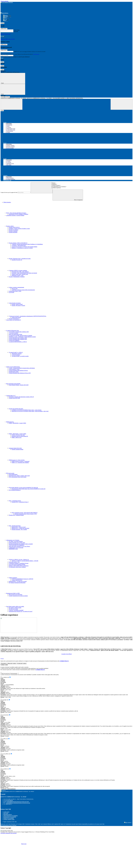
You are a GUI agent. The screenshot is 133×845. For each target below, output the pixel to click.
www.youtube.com (5, 768)
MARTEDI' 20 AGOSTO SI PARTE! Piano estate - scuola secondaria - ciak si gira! (30, 411)
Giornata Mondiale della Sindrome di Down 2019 (20, 373)
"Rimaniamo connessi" (17, 353)
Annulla (2, 96)
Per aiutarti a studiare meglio (15, 607)
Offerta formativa (56, 185)
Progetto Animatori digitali (17, 449)
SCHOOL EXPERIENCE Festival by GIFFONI (22, 578)
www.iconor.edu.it (5, 714)
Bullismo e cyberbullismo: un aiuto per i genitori (22, 248)
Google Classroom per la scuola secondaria (18, 595)
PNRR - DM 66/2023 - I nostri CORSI (17, 423)
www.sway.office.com (6, 753)
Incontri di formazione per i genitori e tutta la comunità (21, 543)
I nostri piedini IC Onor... (14, 369)
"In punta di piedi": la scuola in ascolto (20, 356)
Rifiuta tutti (12, 663)
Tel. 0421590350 (9, 800)
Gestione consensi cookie (8, 819)
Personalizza (3, 663)
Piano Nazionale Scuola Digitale (13, 383)
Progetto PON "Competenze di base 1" (20, 502)
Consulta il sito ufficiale (66, 654)
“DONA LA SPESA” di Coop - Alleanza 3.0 (19, 559)
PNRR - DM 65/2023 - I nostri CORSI (17, 433)
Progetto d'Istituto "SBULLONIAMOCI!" (18, 243)
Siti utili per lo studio (13, 609)
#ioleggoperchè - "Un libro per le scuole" (18, 581)
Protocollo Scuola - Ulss (14, 562)
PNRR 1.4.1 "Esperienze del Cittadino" (20, 462)
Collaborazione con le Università (16, 547)
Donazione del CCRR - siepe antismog (20, 271)
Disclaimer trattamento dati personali (8, 833)
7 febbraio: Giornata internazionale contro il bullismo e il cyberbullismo (27, 244)
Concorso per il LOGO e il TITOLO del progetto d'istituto (24, 246)
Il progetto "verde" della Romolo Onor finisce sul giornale (24, 273)
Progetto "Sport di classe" (17, 304)
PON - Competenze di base (15, 500)
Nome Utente (17, 30)
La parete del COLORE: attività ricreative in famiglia (20, 335)
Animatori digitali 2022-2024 (15, 448)
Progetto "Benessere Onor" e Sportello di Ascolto (20, 258)
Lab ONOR (11, 292)
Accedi (2, 23)
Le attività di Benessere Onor (12, 330)
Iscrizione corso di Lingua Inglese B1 (20, 436)
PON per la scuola (10, 473)
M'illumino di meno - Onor (17, 275)
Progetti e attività (10, 226)
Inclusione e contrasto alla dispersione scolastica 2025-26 (21, 396)
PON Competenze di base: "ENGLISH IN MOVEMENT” (25, 512)
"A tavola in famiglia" (13, 333)
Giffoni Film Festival (16, 317)
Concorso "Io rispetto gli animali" (16, 610)
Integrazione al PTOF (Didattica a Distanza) (18, 214)
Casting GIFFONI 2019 (17, 580)
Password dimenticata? (6, 34)
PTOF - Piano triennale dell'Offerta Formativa (16, 212)
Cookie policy (6, 811)
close (2, 110)
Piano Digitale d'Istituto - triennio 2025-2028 (18, 384)
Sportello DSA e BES (13, 371)
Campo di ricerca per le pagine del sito (9, 192)
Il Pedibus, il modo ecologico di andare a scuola (19, 228)
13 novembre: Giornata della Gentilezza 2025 (19, 331)
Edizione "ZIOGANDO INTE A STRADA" (19, 565)
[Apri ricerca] (121, 104)
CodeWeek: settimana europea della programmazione (23, 289)
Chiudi (2, 62)
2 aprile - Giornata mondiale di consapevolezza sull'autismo (22, 368)
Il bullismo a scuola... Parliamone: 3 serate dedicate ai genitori (22, 336)
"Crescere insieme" (16, 354)
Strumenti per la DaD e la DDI (13, 593)
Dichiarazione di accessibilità (9, 816)
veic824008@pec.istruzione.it (18, 802)
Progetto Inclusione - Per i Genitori (19, 529)
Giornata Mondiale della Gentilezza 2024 (18, 338)
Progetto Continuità (13, 231)
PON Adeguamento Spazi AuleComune (17, 477)
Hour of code (14, 288)
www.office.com (4, 738)
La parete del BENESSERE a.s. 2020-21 (18, 341)
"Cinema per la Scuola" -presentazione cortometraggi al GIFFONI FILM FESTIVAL (27, 316)
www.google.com (5, 699)
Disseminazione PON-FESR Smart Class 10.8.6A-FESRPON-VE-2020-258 (28, 488)
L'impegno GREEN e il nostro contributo (18, 270)
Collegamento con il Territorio (59, 186)
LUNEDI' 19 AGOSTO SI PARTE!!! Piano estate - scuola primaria (26, 410)
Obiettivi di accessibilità (8, 818)
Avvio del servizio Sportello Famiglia (17, 564)
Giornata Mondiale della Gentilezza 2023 (18, 339)
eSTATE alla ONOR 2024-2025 (16, 408)
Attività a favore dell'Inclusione (13, 366)
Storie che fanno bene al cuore (15, 334)
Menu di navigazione (78, 199)
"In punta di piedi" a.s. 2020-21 (16, 352)
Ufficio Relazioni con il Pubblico (10, 815)
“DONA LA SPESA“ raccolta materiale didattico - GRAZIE (25, 560)
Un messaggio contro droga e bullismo (17, 567)
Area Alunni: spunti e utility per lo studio (15, 606)
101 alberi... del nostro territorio (16, 541)
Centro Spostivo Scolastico (15, 303)
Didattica (55, 184)
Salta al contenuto (4, 1)
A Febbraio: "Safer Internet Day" (19, 245)
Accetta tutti (21, 663)
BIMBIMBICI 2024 (13, 548)
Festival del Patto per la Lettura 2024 (17, 542)
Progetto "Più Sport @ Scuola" (18, 305)
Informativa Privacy (7, 814)
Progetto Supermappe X (14, 318)
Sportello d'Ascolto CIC (17, 259)
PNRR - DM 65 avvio (16, 437)
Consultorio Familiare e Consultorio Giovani (18, 563)
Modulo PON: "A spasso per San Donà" (20, 528)
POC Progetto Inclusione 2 (15, 490)
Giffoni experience (13, 577)
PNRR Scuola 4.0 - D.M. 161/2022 (17, 460)
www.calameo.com (5, 677)
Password (16, 31)
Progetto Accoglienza (13, 229)
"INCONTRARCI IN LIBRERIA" (17, 545)
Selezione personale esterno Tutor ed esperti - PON (25, 513)
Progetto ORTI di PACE (14, 227)
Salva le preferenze (11, 788)
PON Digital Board (13, 474)
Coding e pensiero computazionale (16, 287)
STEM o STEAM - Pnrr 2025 (18, 435)
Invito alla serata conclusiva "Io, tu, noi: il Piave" (19, 546)
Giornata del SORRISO (14, 340)
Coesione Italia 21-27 (11, 395)
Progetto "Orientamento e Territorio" (17, 276)
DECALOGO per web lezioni (15, 594)
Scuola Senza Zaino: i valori (15, 291)
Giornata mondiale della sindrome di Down (18, 370)
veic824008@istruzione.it (17, 801)
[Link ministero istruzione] (7, 2)
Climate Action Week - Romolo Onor (20, 274)
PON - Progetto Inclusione (15, 525)
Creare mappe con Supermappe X (13, 319)
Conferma (7, 96)
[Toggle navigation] (11, 104)
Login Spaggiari (36, 54)
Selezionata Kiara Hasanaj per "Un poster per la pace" (21, 611)
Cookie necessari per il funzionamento (9, 673)
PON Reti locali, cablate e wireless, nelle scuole (19, 475)
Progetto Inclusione (13, 232)
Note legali (5, 813)
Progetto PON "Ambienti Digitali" (16, 515)
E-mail (15, 51)
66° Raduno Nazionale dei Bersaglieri (17, 582)
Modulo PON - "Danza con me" (19, 527)
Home (54, 182)
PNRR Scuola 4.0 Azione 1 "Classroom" (21, 461)
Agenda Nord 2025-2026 (14, 398)
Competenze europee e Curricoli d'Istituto (15, 215)
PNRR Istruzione (10, 421)
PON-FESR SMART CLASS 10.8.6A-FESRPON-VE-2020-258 (23, 487)
